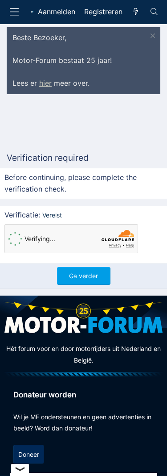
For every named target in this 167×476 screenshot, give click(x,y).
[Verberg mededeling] (151, 37)
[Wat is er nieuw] (136, 12)
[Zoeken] (154, 12)
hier (45, 83)
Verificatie (21, 214)
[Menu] (14, 12)
